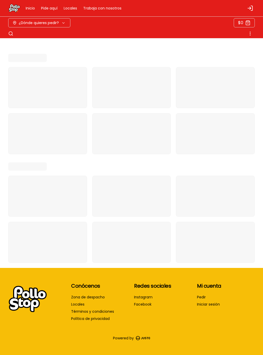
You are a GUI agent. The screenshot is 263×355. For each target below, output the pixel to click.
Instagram (143, 297)
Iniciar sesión (208, 304)
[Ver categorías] (250, 33)
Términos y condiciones (92, 311)
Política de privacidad (90, 318)
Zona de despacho (88, 297)
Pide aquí (49, 8)
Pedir (201, 297)
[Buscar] (10, 33)
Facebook (143, 304)
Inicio (30, 8)
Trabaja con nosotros (102, 8)
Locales (70, 8)
